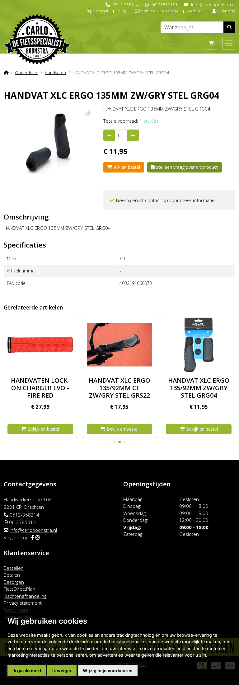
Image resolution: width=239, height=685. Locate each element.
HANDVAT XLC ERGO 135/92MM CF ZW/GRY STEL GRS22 (119, 387)
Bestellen (14, 568)
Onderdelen (26, 72)
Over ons (226, 11)
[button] (87, 112)
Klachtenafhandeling (25, 596)
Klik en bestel (126, 167)
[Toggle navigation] (228, 43)
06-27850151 (165, 4)
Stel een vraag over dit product (186, 167)
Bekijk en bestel (42, 429)
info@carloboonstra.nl (213, 4)
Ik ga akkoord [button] (26, 670)
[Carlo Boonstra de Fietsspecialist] (37, 29)
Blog (122, 11)
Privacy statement (23, 603)
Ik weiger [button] (62, 670)
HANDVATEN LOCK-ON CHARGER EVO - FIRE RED (40, 387)
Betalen (12, 575)
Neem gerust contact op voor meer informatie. (166, 200)
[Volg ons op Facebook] (32, 537)
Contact (101, 11)
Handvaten (55, 72)
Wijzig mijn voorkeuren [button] (108, 670)
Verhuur (195, 11)
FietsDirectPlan (19, 589)
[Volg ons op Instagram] (37, 537)
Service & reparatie (160, 11)
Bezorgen (14, 582)
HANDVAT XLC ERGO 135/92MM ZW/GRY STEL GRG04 (199, 387)
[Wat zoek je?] (229, 27)
